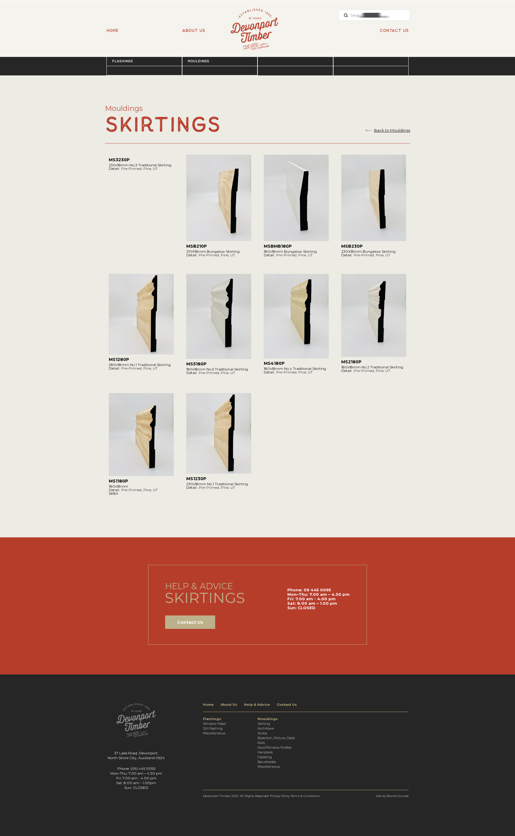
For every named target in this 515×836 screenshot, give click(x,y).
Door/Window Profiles (274, 747)
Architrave (266, 728)
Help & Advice (257, 704)
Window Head (214, 724)
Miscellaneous (214, 733)
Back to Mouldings (392, 130)
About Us (229, 704)
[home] (257, 26)
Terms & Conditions (305, 796)
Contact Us (190, 622)
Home (112, 30)
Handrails (265, 752)
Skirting (264, 724)
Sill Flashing (213, 728)
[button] (144, 61)
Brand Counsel (398, 796)
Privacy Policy (280, 796)
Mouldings (198, 61)
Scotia (262, 733)
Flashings (122, 61)
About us (193, 30)
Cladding (265, 757)
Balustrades (267, 762)
